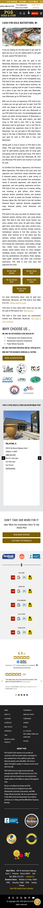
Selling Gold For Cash (18, 303)
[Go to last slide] (3, 458)
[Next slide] (39, 458)
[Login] (24, 13)
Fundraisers (27, 718)
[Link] (7, 369)
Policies (25, 741)
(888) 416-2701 (11, 455)
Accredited (7, 723)
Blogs (25, 727)
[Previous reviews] (1, 681)
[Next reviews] (41, 681)
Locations (7, 718)
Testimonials (27, 710)
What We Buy (28, 311)
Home (6, 710)
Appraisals (7, 731)
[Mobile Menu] (21, 13)
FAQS (5, 735)
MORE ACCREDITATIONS (14, 358)
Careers (25, 723)
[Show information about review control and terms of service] (37, 665)
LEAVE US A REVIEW (36, 6)
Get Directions (10, 468)
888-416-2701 (9, 6)
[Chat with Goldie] (37, 902)
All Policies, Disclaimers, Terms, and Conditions (30, 734)
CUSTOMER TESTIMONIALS (22, 541)
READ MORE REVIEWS (22, 535)
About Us (7, 714)
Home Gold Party (28, 714)
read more (26, 681)
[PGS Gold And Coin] (8, 13)
